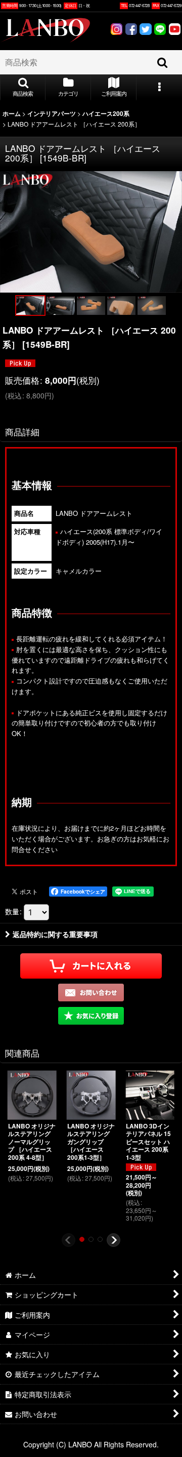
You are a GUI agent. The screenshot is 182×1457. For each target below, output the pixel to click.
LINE (160, 30)
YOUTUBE (174, 30)
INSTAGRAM (116, 30)
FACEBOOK (131, 30)
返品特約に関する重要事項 (55, 934)
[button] (23, 87)
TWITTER (146, 30)
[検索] (162, 62)
